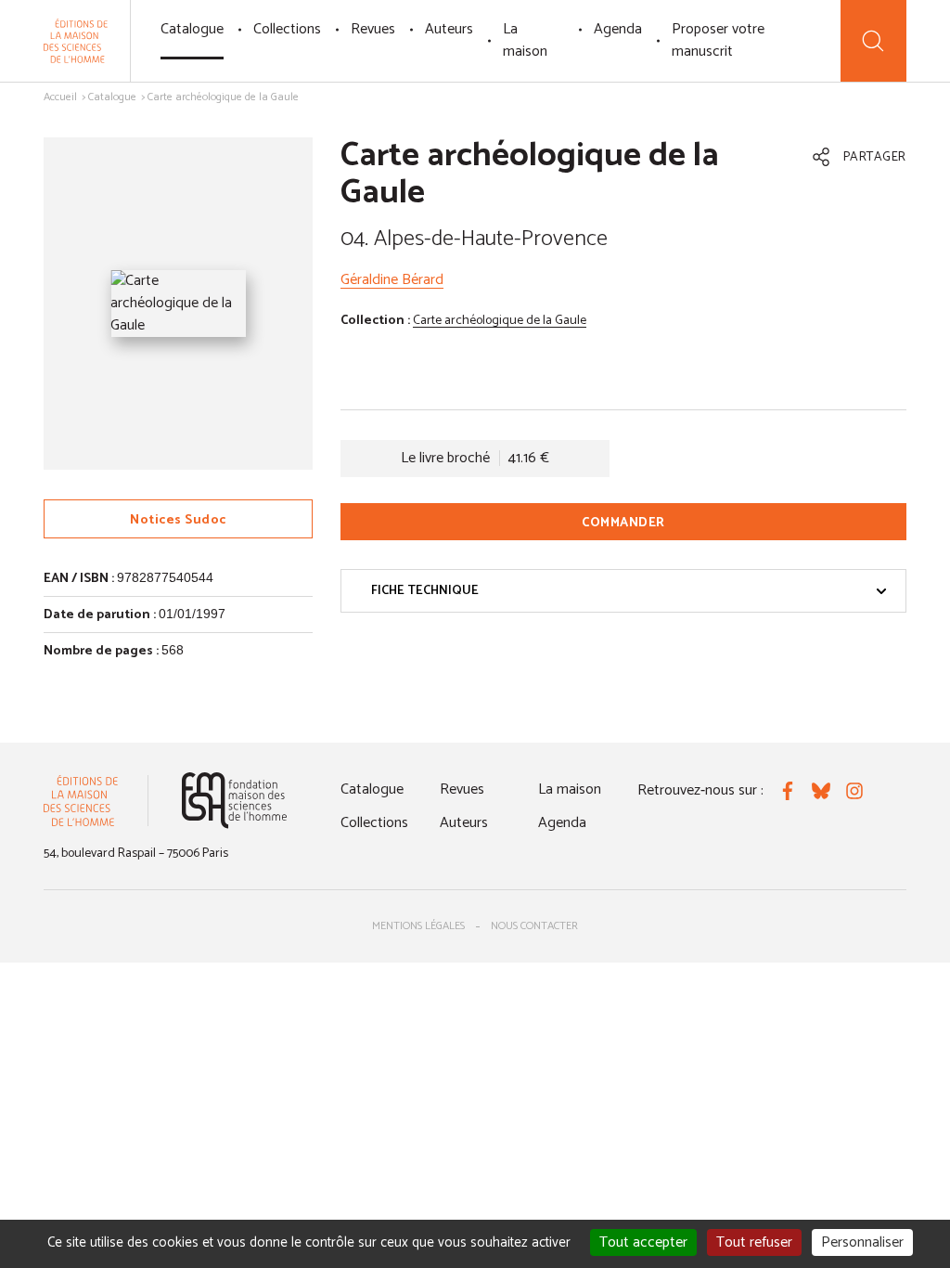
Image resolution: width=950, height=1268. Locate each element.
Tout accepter (643, 1242)
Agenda (618, 29)
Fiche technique (425, 591)
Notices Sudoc (178, 520)
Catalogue (192, 29)
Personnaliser (862, 1242)
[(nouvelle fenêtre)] (234, 800)
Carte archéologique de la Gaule (499, 320)
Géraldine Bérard (391, 279)
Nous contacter (534, 926)
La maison (525, 40)
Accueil (60, 97)
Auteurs (449, 29)
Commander (623, 523)
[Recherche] (873, 41)
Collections (287, 29)
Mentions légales (418, 926)
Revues (373, 29)
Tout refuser (754, 1242)
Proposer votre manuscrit (718, 40)
